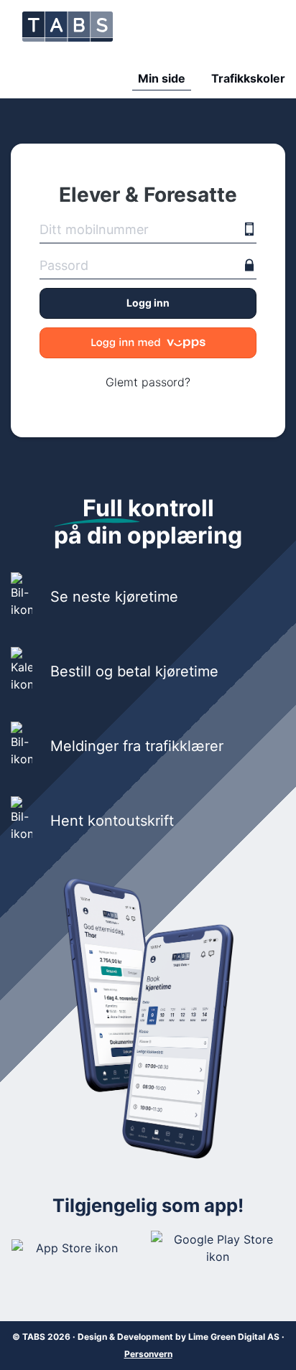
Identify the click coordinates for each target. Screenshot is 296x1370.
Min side (161, 78)
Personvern (148, 1353)
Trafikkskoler (248, 78)
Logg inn (148, 303)
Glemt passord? (148, 382)
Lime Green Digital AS (233, 1336)
